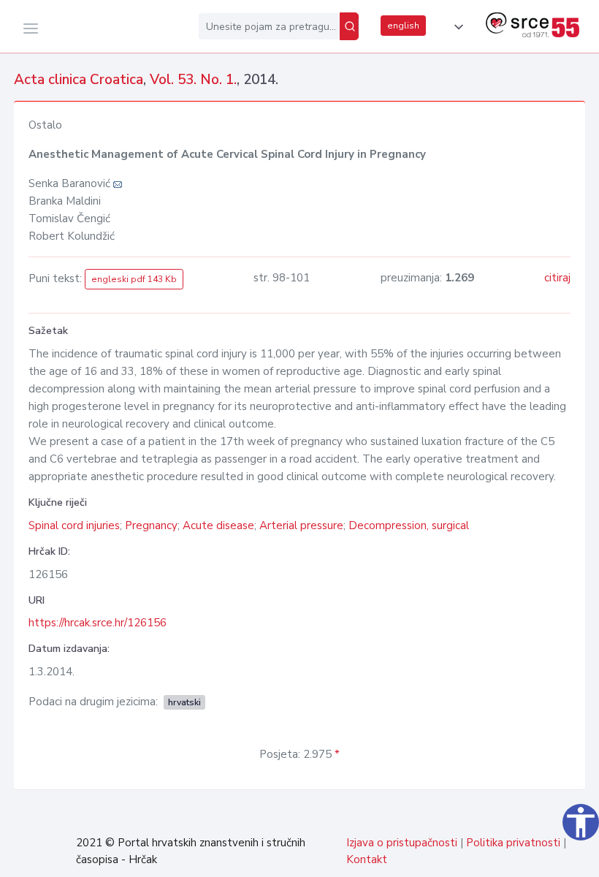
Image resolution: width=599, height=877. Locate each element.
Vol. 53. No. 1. (193, 79)
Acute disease (218, 525)
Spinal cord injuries (74, 525)
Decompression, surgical (408, 525)
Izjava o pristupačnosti (401, 842)
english (403, 25)
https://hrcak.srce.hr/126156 (97, 622)
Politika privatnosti (513, 842)
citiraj (557, 277)
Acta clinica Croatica (78, 79)
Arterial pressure (301, 525)
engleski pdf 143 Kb (134, 279)
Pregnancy (151, 525)
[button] (456, 27)
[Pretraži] (349, 26)
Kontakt (366, 859)
